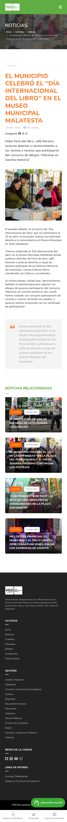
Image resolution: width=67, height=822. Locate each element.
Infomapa (10, 644)
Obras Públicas (13, 718)
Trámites (10, 639)
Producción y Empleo (16, 723)
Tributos (9, 737)
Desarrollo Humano (15, 703)
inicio (9, 32)
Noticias (9, 634)
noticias (19, 32)
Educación (10, 708)
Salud (8, 728)
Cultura (9, 694)
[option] (33, 195)
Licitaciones (11, 653)
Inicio (8, 629)
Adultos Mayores (14, 679)
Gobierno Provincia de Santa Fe (22, 781)
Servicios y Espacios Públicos (21, 732)
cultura (31, 32)
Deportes (10, 699)
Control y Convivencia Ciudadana (23, 689)
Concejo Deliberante (16, 776)
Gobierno (10, 713)
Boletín (9, 649)
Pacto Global (12, 658)
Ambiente (10, 684)
